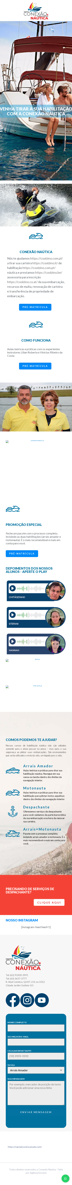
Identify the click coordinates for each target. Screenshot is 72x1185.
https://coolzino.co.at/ (22, 282)
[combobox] (36, 1070)
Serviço (11, 1065)
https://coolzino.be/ (48, 272)
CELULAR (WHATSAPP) (19, 1050)
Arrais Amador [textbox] (19, 1070)
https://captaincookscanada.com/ (25, 1146)
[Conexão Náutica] (36, 10)
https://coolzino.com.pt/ (39, 268)
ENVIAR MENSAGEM (36, 1112)
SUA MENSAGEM (16, 1079)
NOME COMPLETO (17, 1022)
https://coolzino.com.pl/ (46, 258)
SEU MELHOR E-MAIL (18, 1036)
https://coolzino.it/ (45, 263)
